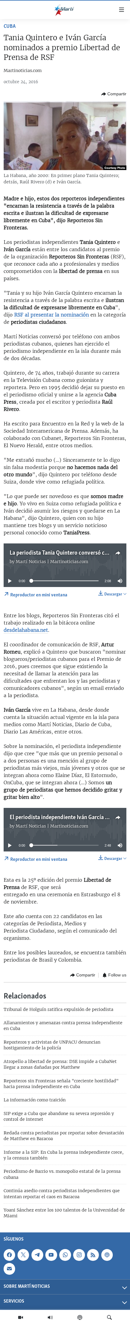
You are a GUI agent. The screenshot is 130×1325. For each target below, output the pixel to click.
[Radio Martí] (50, 1317)
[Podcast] (80, 1317)
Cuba (10, 26)
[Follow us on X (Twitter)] (23, 1255)
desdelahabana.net (26, 630)
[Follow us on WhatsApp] (65, 1255)
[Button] (113, 94)
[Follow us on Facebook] (9, 1255)
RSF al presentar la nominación (51, 315)
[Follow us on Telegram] (37, 1255)
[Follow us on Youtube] (51, 1255)
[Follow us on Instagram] (79, 1255)
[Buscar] (109, 1317)
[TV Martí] (20, 1317)
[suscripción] (9, 1268)
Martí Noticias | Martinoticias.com (52, 561)
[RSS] (93, 1255)
